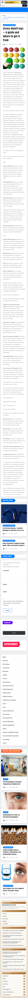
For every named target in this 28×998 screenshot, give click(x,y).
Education (5, 671)
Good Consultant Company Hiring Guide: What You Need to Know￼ (14, 544)
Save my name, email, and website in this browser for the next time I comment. (13, 603)
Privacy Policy (5, 918)
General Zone (6, 682)
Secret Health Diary (8, 721)
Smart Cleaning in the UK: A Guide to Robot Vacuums (13, 969)
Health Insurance (7, 696)
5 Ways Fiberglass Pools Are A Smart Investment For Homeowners (13, 962)
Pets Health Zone (7, 718)
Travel (4, 743)
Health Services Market (9, 700)
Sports (4, 729)
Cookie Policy (5, 923)
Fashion (5, 675)
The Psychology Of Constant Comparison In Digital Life (12, 783)
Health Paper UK (9, 2)
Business (5, 660)
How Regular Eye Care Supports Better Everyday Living (13, 889)
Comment (6, 570)
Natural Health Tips (8, 711)
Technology (6, 739)
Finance (5, 678)
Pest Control (6, 714)
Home (4, 15)
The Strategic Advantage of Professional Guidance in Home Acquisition (14, 966)
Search (7, 622)
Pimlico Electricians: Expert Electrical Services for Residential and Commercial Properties (12, 942)
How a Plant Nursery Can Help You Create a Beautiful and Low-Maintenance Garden (14, 956)
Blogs (4, 657)
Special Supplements (8, 725)
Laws (4, 707)
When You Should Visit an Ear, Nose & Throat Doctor (13, 945)
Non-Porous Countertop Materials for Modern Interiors (13, 959)
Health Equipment (8, 689)
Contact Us (5, 916)
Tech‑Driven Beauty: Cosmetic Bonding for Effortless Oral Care (13, 529)
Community (6, 668)
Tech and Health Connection (11, 736)
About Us (4, 913)
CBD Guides (6, 664)
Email (5, 592)
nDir (7, 44)
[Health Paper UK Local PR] (2, 2)
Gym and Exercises (8, 686)
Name (5, 584)
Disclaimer (5, 921)
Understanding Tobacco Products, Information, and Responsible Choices (12, 852)
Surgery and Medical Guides (11, 732)
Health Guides (7, 693)
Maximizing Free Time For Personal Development (11, 816)
